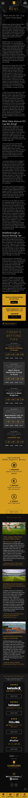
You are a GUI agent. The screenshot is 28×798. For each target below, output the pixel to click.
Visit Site (14, 512)
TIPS (3, 796)
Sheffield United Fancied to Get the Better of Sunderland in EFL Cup (14, 586)
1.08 (17, 421)
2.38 (7, 442)
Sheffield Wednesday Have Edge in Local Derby (13, 637)
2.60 (7, 399)
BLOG (17, 796)
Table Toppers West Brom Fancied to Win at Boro (12, 538)
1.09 (7, 421)
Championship (10, 542)
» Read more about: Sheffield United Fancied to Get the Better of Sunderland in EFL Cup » (13, 615)
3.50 (7, 378)
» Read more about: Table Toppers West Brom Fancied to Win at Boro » (13, 564)
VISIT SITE (14, 317)
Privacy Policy (14, 758)
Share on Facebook (10, 323)
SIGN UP (14, 302)
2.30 (17, 442)
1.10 (22, 421)
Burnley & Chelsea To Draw (14, 349)
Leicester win (14, 438)
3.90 (17, 354)
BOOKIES (10, 796)
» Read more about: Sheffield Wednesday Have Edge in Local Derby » (13, 664)
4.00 (22, 354)
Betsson (14, 473)
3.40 (17, 378)
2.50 (17, 399)
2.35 (22, 442)
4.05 (7, 354)
